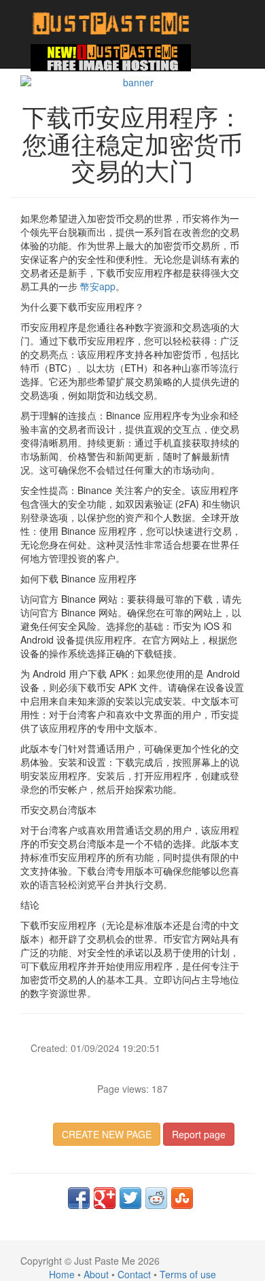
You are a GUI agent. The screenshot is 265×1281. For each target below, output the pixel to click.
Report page (199, 1134)
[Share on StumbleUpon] (182, 1198)
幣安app (98, 286)
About (96, 1274)
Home (62, 1274)
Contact (134, 1274)
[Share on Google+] (105, 1198)
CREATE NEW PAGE (107, 1134)
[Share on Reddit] (156, 1198)
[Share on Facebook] (79, 1198)
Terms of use (188, 1274)
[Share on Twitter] (130, 1198)
